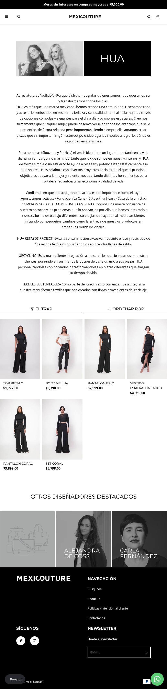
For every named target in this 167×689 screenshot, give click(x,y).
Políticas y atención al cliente (108, 608)
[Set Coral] (62, 429)
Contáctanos (96, 618)
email (95, 652)
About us (94, 599)
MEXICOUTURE (34, 682)
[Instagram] (34, 640)
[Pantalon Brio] (105, 349)
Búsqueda (95, 589)
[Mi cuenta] (148, 16)
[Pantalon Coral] (20, 429)
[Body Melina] (62, 349)
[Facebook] (20, 640)
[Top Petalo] (20, 349)
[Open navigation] (9, 16)
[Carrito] (157, 16)
